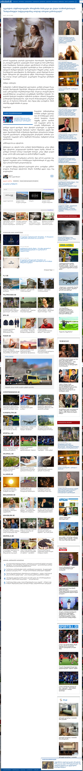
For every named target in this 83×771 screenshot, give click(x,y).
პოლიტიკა (21, 1)
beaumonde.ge (9, 495)
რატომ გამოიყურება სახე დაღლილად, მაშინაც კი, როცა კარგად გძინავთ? (67, 239)
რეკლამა (23, 769)
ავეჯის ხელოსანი (8, 201)
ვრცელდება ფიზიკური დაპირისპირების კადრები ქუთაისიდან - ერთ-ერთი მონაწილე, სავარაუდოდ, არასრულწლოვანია (68, 446)
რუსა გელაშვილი (14, 176)
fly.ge (5, 276)
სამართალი (36, 1)
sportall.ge (8, 433)
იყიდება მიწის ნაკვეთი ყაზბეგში (21, 201)
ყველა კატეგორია (69, 1)
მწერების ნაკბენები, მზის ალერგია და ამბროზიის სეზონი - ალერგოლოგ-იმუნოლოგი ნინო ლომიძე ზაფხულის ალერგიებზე (48, 223)
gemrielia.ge (8, 536)
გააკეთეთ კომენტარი (10, 184)
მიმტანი (31, 201)
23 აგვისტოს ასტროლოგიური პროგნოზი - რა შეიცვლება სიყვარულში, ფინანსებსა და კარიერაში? (37, 237)
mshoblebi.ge (9, 515)
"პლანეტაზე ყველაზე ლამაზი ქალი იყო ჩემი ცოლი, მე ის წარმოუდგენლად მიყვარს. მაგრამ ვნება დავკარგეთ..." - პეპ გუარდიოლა (28, 578)
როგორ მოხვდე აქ (48, 189)
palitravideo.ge (9, 295)
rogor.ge (7, 336)
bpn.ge (6, 315)
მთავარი (15, 1)
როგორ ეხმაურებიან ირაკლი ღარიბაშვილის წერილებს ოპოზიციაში (67, 569)
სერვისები (29, 769)
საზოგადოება (28, 1)
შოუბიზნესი (55, 1)
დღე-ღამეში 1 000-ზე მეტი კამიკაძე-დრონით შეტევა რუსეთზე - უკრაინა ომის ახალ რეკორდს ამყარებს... (68, 539)
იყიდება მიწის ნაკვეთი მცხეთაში (47, 201)
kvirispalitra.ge (9, 412)
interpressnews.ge (11, 392)
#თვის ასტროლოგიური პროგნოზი (29, 181)
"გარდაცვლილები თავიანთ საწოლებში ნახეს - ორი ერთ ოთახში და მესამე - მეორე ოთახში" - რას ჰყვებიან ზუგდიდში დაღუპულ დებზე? (68, 266)
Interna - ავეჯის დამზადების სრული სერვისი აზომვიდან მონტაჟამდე (34, 223)
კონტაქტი (36, 769)
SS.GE (5, 189)
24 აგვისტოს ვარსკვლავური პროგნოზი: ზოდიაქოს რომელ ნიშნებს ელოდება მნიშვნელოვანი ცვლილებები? (68, 160)
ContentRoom (50, 210)
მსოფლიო (42, 1)
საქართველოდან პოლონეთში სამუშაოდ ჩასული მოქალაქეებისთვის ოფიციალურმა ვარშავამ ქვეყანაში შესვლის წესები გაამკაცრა (68, 591)
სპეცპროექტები (7, 769)
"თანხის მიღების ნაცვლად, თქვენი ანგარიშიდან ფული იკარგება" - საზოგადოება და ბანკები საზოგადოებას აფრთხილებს (67, 40)
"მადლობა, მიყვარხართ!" (66, 331)
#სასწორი (16, 181)
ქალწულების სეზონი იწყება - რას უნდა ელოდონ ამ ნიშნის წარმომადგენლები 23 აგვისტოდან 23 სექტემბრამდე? (35, 250)
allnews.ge (8, 474)
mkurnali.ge (8, 454)
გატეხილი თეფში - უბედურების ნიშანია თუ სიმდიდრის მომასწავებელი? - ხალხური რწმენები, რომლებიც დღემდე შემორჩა (68, 208)
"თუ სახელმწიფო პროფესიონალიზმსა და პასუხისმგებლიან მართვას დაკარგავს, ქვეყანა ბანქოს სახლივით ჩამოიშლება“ (66, 311)
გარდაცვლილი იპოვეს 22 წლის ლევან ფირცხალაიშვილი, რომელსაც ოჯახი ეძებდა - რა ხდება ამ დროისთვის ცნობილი (68, 136)
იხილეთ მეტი (48, 270)
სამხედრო (48, 1)
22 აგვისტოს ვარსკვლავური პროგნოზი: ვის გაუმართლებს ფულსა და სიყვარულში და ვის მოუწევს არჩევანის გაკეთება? (36, 261)
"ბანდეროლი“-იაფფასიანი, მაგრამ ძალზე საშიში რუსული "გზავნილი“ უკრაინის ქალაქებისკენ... (68, 289)
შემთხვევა (61, 1)
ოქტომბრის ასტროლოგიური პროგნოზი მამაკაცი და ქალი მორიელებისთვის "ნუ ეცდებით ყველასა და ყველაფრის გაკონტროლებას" (67, 764)
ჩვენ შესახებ (16, 769)
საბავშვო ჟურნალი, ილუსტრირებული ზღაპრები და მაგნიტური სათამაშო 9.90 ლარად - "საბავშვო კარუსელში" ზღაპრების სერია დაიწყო (22, 223)
